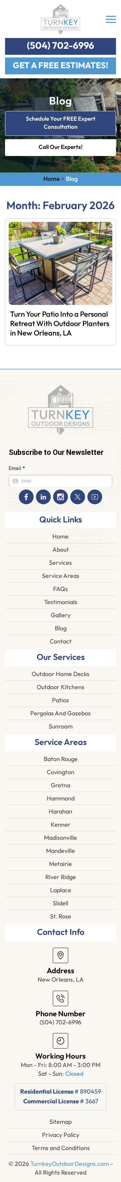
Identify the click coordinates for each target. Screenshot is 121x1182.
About (60, 550)
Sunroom (61, 726)
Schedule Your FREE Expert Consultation (60, 123)
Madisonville (60, 838)
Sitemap (60, 1122)
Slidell (60, 903)
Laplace (60, 890)
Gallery (61, 615)
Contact (61, 641)
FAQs (60, 589)
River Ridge (60, 877)
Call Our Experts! (61, 147)
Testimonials (60, 602)
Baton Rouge (61, 759)
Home (51, 179)
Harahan (60, 811)
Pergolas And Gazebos (60, 713)
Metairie (60, 864)
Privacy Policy (60, 1135)
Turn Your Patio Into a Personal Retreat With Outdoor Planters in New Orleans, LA (59, 323)
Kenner (61, 825)
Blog (61, 628)
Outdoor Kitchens (60, 687)
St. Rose (60, 916)
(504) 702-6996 (60, 45)
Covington (60, 772)
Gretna (60, 785)
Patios (60, 700)
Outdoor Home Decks (60, 674)
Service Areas (60, 576)
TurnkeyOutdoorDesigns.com (69, 1164)
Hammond (61, 798)
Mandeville (60, 851)
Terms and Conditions (61, 1148)
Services (60, 563)
